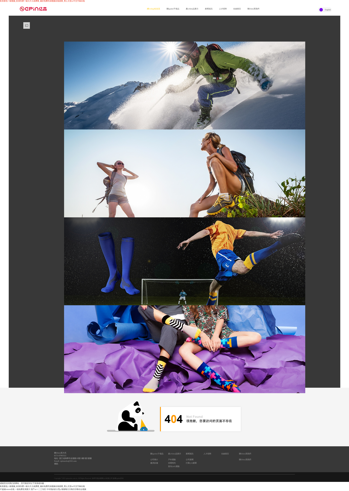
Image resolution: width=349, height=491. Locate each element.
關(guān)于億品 (173, 9)
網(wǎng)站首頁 (153, 9)
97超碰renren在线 (7, 489)
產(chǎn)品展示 (192, 9)
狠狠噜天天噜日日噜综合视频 (73, 489)
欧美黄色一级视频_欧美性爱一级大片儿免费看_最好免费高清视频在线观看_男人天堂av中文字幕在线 (42, 1)
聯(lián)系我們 (253, 9)
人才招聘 (223, 9)
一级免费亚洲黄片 (22, 489)
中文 (321, 9)
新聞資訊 (209, 9)
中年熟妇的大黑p (53, 489)
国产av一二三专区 (38, 489)
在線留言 (237, 9)
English (328, 10)
